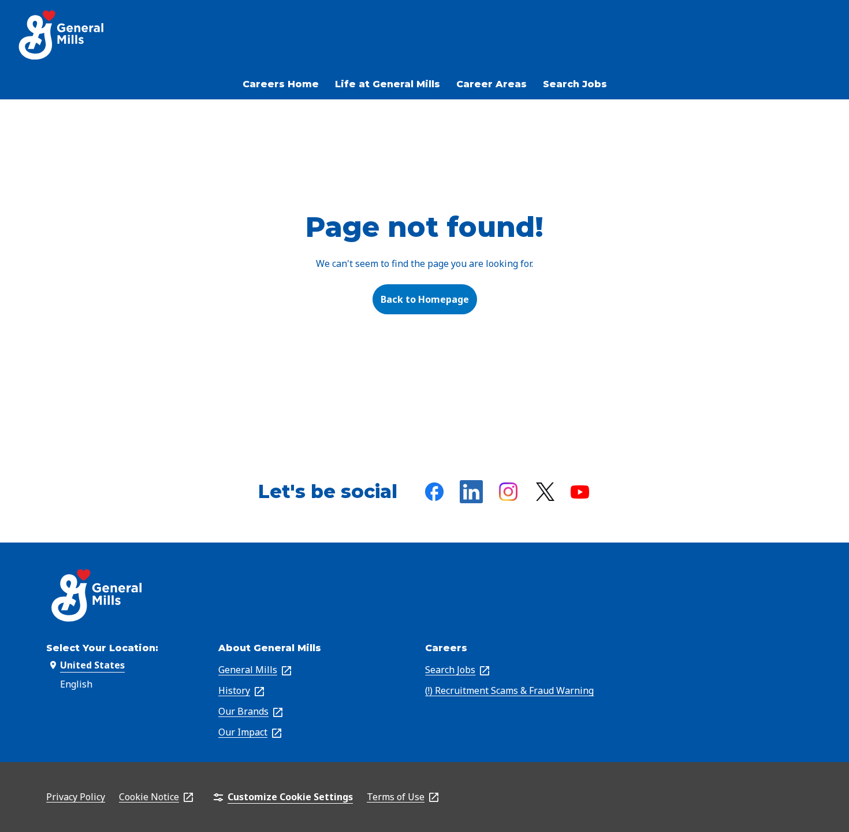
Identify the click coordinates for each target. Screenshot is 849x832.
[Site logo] (62, 35)
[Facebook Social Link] (434, 492)
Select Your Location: (102, 647)
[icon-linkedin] (471, 492)
